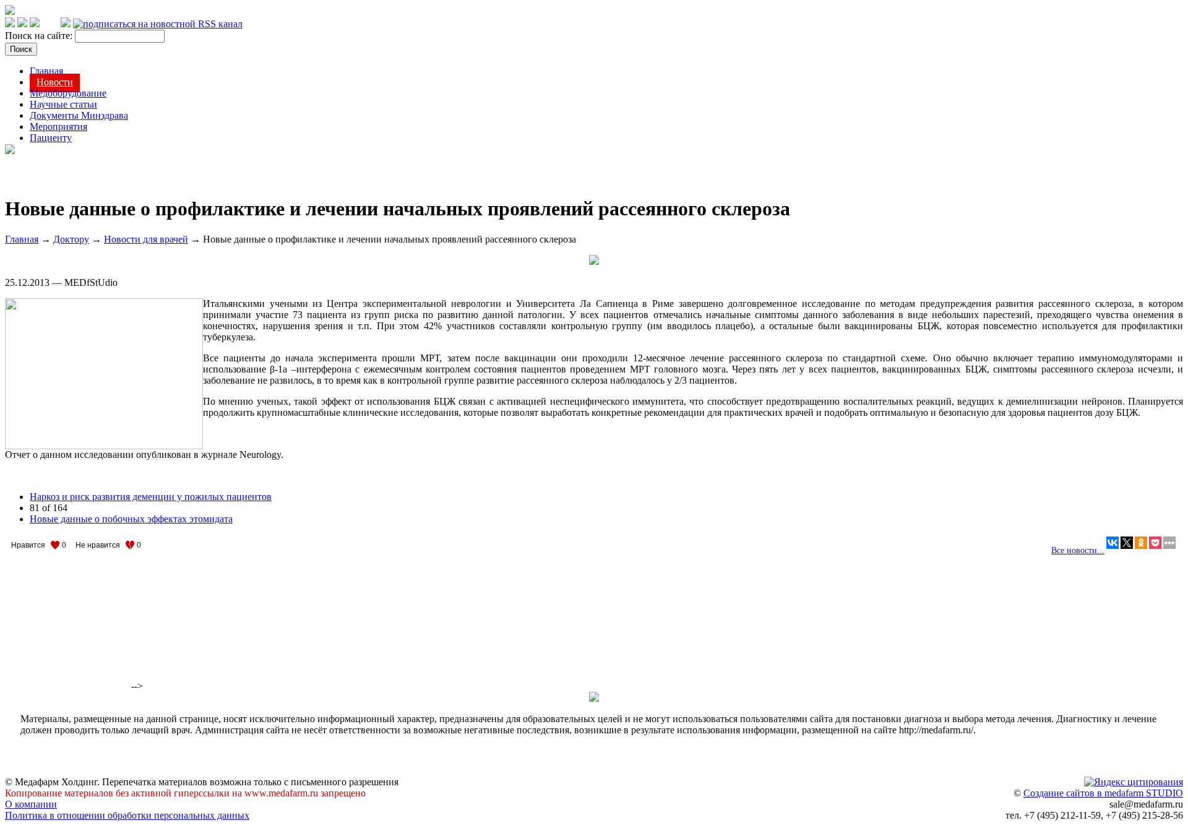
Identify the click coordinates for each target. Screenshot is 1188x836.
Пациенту (51, 137)
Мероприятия (58, 126)
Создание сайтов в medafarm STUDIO (1103, 793)
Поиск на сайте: (40, 35)
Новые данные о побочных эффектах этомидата (131, 519)
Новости (55, 82)
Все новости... (1077, 550)
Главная (46, 71)
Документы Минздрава (79, 115)
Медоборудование (68, 93)
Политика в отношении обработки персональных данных (127, 815)
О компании (31, 804)
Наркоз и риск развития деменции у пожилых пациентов (151, 496)
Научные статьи (63, 104)
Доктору (71, 239)
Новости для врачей (146, 239)
